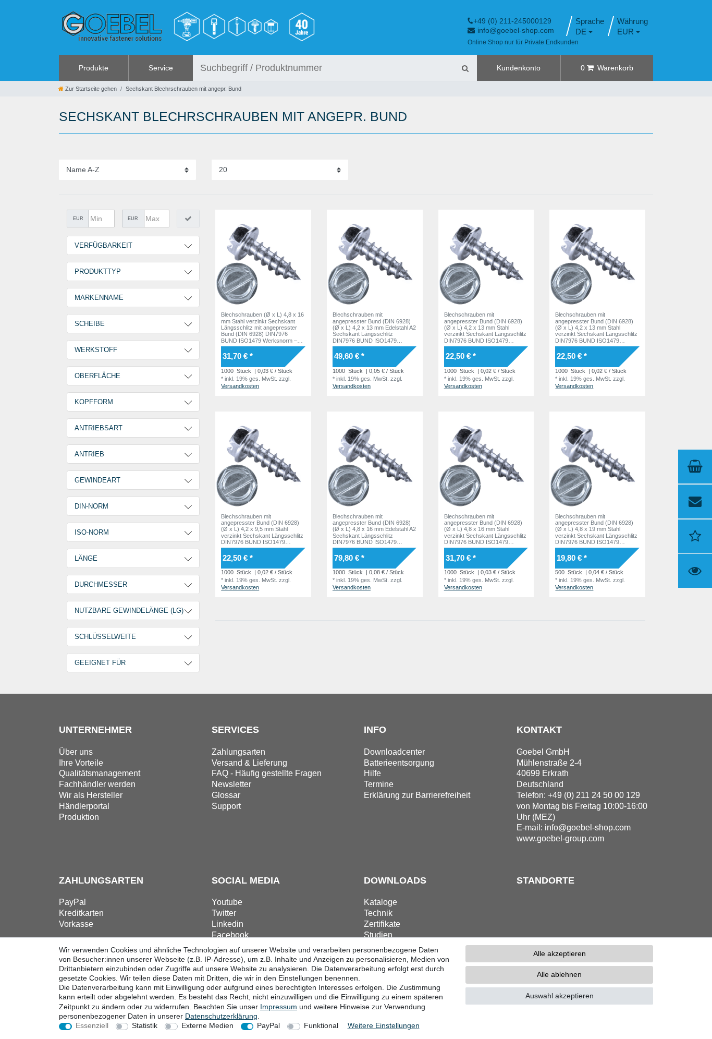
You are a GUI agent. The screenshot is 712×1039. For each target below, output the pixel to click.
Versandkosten (240, 386)
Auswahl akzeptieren (559, 996)
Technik (378, 913)
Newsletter (231, 784)
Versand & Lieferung (249, 762)
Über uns (76, 751)
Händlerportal (84, 806)
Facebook (230, 935)
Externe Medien (207, 1025)
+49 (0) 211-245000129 (512, 21)
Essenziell (92, 1025)
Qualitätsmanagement (99, 773)
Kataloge (380, 902)
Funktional (321, 1025)
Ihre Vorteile (81, 762)
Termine (379, 784)
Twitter (224, 913)
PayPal (268, 1025)
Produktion (79, 817)
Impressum (278, 1006)
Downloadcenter (394, 751)
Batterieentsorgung (399, 762)
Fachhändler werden (97, 784)
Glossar (226, 795)
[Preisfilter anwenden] (188, 218)
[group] (263, 258)
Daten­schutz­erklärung (221, 1016)
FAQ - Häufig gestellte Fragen (267, 773)
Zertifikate (382, 924)
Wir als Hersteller (90, 795)
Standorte (545, 880)
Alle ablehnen (559, 974)
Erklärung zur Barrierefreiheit (417, 795)
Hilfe (372, 773)
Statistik (144, 1025)
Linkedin (227, 924)
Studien (378, 935)
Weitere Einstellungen (384, 1025)
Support (226, 806)
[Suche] (465, 68)
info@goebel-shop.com (515, 30)
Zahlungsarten (238, 751)
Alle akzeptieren (559, 953)
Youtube (227, 902)
